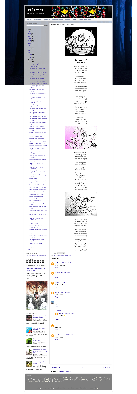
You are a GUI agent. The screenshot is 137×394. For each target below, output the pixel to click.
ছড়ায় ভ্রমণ (107, 378)
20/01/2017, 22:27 (69, 313)
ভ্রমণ (83, 380)
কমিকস (60, 378)
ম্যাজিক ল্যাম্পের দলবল (57, 20)
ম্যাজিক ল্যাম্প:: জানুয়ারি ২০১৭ (35, 64)
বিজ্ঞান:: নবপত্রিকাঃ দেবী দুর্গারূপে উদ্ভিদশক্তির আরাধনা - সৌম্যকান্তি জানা (40, 351)
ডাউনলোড (67, 20)
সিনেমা (53, 381)
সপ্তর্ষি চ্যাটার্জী (68, 255)
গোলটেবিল (81, 378)
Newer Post (55, 367)
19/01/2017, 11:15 (65, 272)
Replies (59, 310)
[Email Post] (55, 253)
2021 (29, 43)
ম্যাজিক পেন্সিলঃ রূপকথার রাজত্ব (35, 243)
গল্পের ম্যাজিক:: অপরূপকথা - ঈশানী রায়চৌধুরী (38, 83)
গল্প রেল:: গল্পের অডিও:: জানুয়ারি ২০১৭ (36, 126)
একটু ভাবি (55, 378)
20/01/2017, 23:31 (68, 325)
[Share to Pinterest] (64, 253)
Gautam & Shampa (60, 302)
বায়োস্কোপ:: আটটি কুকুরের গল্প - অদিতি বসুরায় (38, 229)
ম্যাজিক (101, 380)
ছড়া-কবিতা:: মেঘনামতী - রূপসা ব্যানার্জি (37, 143)
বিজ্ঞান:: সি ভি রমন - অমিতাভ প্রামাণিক (37, 192)
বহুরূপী (54, 380)
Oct (31, 54)
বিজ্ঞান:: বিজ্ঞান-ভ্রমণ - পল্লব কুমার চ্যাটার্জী (37, 189)
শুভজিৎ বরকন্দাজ (61, 255)
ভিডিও (73, 380)
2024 (29, 36)
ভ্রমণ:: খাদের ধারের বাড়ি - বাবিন (35, 200)
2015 (29, 249)
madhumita (58, 263)
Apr (31, 59)
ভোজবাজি (78, 380)
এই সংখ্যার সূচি (37, 20)
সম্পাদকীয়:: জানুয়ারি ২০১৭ (34, 66)
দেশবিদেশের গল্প (29, 380)
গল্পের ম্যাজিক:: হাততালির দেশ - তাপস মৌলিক (38, 72)
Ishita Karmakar (59, 325)
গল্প (66, 378)
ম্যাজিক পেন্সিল (108, 380)
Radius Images (84, 388)
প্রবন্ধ (47, 380)
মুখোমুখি (95, 380)
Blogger (97, 388)
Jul (31, 57)
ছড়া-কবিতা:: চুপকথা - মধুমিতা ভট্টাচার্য (36, 138)
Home (81, 367)
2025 (29, 34)
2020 (29, 45)
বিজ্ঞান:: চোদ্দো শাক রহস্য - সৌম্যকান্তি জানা (38, 187)
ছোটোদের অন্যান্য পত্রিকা (85, 20)
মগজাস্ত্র (89, 380)
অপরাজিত (28, 378)
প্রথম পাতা (29, 20)
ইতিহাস (42, 378)
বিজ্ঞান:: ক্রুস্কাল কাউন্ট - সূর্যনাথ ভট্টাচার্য (37, 185)
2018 (29, 50)
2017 (29, 52)
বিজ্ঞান (66, 380)
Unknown (57, 272)
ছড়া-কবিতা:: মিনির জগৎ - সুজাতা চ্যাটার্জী (37, 136)
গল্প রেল (74, 378)
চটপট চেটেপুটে (88, 378)
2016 (29, 247)
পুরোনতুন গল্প (41, 380)
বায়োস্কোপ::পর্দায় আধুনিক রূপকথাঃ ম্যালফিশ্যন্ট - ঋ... (36, 226)
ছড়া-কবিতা (56, 255)
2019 (29, 48)
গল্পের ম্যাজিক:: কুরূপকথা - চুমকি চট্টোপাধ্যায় (38, 81)
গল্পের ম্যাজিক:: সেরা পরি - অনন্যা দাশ (36, 78)
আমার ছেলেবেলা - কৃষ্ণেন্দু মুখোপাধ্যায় (36, 194)
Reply (56, 267)
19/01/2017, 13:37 (65, 292)
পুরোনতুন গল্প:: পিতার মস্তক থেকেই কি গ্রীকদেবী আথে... (36, 168)
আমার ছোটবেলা (35, 378)
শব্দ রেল (41, 381)
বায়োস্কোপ (61, 380)
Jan (31, 62)
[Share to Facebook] (62, 253)
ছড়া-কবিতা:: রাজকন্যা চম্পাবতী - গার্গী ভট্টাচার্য (38, 145)
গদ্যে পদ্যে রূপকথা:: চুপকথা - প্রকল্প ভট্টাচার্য (37, 116)
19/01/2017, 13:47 (70, 302)
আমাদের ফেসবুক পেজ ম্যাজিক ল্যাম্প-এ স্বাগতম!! (36, 255)
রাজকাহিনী (36, 381)
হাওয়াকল (58, 381)
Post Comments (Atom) (64, 371)
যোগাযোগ (74, 20)
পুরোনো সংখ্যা (47, 20)
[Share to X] (61, 253)
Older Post (107, 367)
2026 (29, 31)
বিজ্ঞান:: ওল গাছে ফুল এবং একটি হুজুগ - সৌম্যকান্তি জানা (39, 316)
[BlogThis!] (59, 253)
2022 (29, 41)
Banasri (57, 282)
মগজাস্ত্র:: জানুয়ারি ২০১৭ (34, 178)
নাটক (36, 380)
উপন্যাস (48, 378)
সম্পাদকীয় (47, 381)
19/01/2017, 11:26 (64, 282)
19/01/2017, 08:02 (66, 263)
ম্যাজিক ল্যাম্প (35, 9)
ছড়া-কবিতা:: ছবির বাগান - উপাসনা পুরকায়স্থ (38, 141)
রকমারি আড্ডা (31, 381)
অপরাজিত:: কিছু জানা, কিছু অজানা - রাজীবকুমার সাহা (36, 197)
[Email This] (58, 253)
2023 (29, 38)
